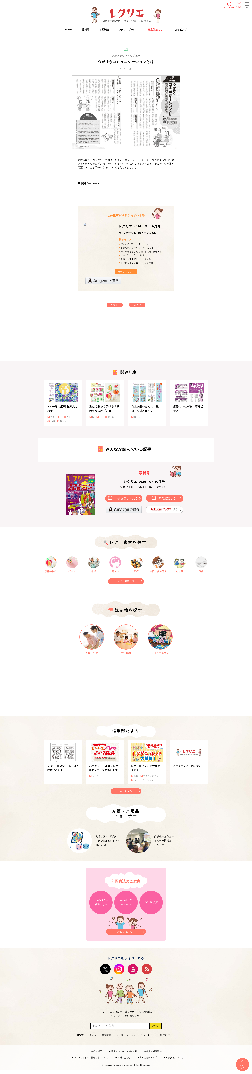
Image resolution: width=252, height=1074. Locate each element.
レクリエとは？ (229, 7)
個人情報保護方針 (155, 1051)
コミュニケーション (143, 780)
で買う (174, 509)
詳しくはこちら (126, 931)
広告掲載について (174, 1057)
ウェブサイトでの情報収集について (91, 1057)
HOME (68, 29)
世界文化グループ (148, 1057)
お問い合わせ (124, 1057)
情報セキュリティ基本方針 (124, 1051)
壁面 (52, 417)
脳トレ (63, 421)
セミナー (96, 776)
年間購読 (239, 7)
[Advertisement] (101, 337)
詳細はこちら (125, 271)
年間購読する (167, 498)
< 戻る (114, 305)
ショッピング (179, 29)
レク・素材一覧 (126, 581)
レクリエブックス (128, 29)
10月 (52, 421)
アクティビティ (151, 776)
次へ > (137, 305)
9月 (68, 417)
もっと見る (126, 791)
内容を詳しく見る (126, 498)
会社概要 (97, 1051)
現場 (136, 776)
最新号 (85, 29)
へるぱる (117, 1016)
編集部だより (155, 29)
